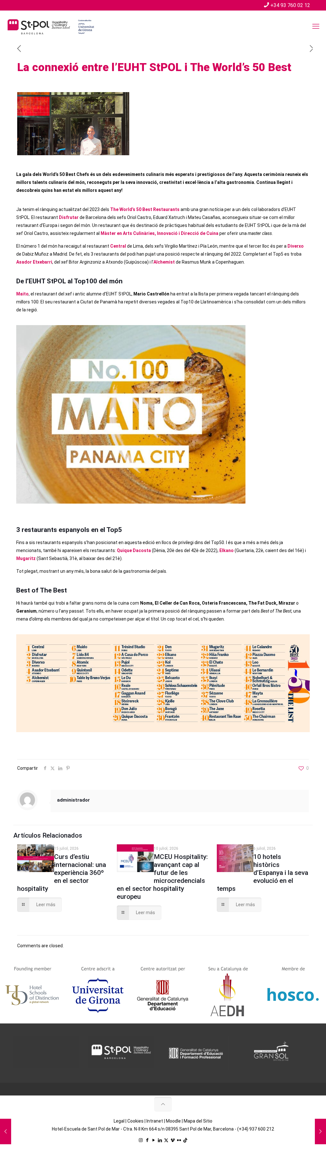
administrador (73, 800)
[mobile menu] (315, 26)
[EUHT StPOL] (51, 26)
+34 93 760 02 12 (290, 5)
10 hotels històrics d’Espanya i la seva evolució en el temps (262, 872)
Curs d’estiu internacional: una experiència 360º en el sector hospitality (61, 872)
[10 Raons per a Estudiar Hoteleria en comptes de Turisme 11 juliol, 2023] (320, 1131)
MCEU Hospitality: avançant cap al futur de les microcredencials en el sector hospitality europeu (162, 876)
